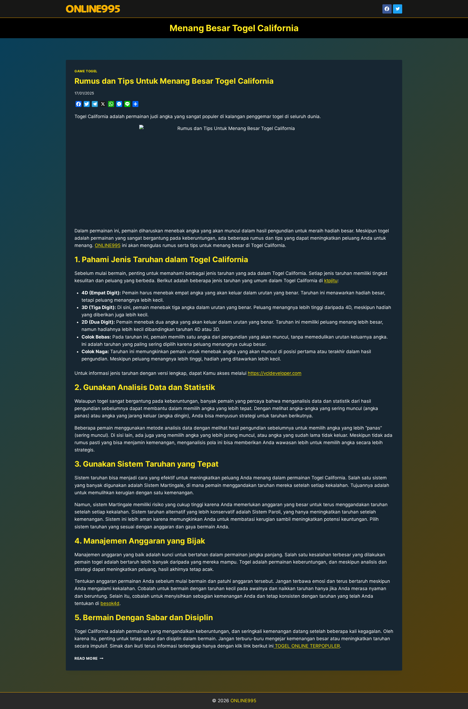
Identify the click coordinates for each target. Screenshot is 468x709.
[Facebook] (387, 9)
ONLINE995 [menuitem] (108, 245)
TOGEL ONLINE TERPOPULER (307, 646)
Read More (88, 658)
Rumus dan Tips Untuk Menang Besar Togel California (174, 81)
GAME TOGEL (86, 71)
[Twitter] (397, 9)
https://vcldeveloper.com (274, 373)
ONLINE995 (243, 700)
